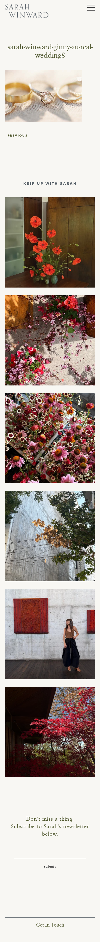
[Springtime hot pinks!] (50, 340)
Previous (18, 135)
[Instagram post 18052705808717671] (50, 536)
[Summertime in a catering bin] (50, 438)
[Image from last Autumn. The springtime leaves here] (50, 732)
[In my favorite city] (50, 634)
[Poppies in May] (50, 242)
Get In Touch (50, 925)
